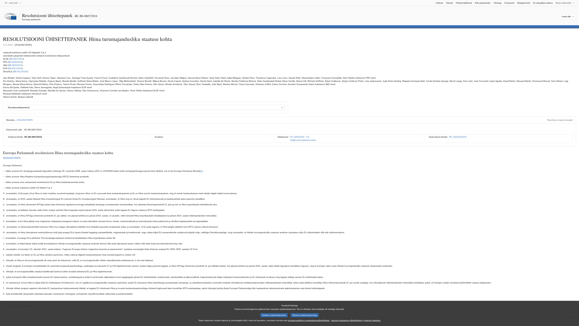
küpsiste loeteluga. (372, 320)
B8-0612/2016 (20, 71)
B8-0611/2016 (15, 68)
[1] (201, 171)
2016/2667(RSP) (25, 120)
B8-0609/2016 (15, 65)
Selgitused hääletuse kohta (303, 140)
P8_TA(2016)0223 (458, 137)
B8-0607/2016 (16, 59)
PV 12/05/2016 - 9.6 (299, 137)
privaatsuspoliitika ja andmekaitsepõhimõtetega (308, 320)
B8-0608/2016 (15, 62)
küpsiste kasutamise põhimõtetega (346, 320)
